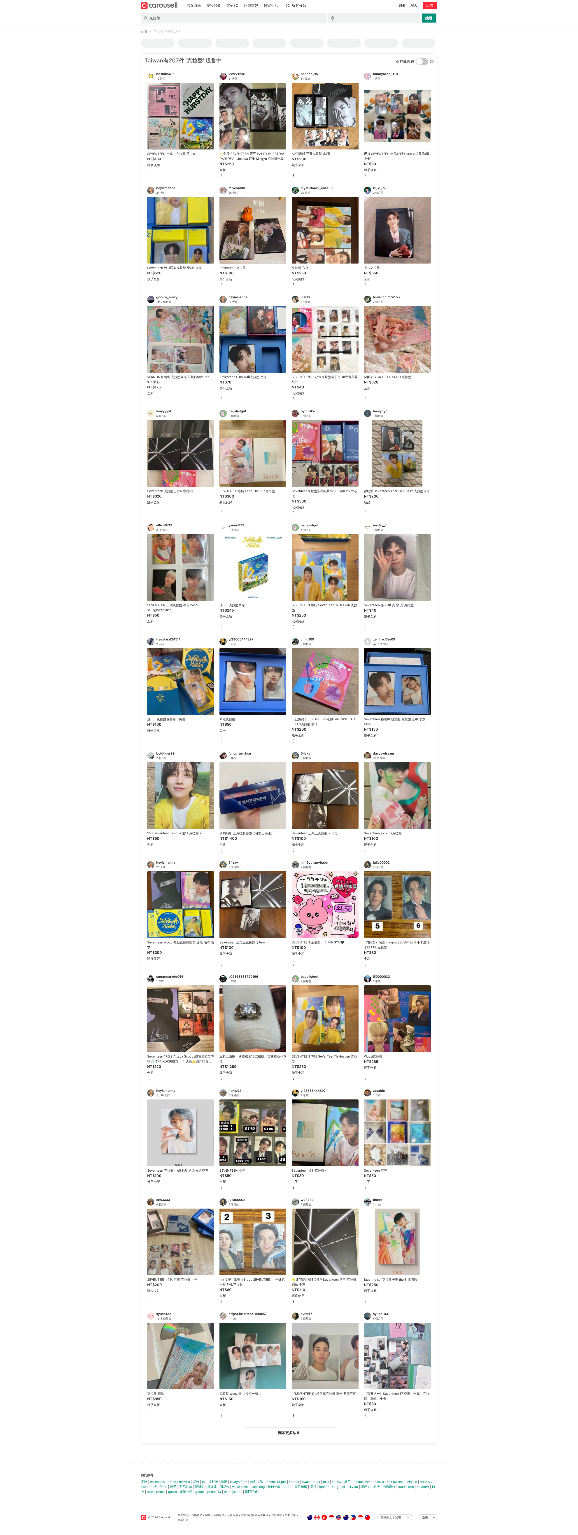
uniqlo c (411, 1482)
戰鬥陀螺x (252, 1492)
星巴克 (366, 1487)
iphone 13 (214, 1492)
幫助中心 (183, 1515)
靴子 (173, 1487)
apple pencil (156, 1492)
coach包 (423, 1487)
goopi (199, 1492)
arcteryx (426, 1482)
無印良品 (256, 1482)
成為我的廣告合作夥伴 (254, 1515)
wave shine (240, 1487)
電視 (313, 1487)
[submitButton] (429, 18)
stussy (336, 1482)
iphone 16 (326, 1487)
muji (326, 1482)
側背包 (224, 1487)
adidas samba (364, 1482)
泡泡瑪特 (389, 1487)
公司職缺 (232, 1515)
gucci (341, 1487)
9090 (287, 1487)
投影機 (213, 1482)
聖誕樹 (199, 1487)
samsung (258, 1487)
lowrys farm (238, 1482)
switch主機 (149, 1487)
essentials (157, 1482)
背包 (196, 1482)
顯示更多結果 (289, 1432)
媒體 (208, 1515)
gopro (172, 1492)
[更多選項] (149, 176)
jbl (203, 1482)
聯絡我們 (196, 1515)
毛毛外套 (185, 1487)
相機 (376, 1487)
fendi (163, 1487)
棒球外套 (274, 1487)
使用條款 (276, 1515)
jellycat (353, 1487)
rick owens (395, 1482)
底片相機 (300, 1487)
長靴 (144, 1482)
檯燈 (224, 1482)
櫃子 (347, 1482)
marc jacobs (233, 1492)
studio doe (406, 1487)
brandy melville (179, 1482)
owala (306, 1482)
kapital (294, 1482)
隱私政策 (290, 1515)
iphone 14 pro (276, 1482)
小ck (316, 1482)
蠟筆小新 (186, 1492)
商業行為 (183, 1520)
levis (380, 1482)
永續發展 (219, 1515)
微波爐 (212, 1487)
